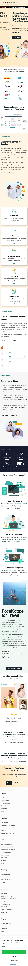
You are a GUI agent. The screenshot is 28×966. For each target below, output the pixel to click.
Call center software (6, 844)
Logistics (3, 860)
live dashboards (19, 387)
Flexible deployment (14, 501)
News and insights (6, 879)
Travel (2, 863)
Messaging (4, 808)
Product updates (5, 904)
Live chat (3, 806)
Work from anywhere (14, 534)
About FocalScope (6, 923)
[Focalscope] (10, 4)
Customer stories (5, 874)
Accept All (14, 952)
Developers (4, 877)
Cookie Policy (13, 964)
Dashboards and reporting (8, 415)
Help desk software (6, 855)
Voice (2, 811)
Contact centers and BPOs (8, 847)
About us (3, 926)
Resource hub (4, 907)
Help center (4, 893)
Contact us (18, 782)
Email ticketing (5, 800)
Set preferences (14, 960)
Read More (5, 37)
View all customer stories (14, 668)
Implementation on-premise (8, 899)
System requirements (6, 909)
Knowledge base (5, 803)
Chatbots (3, 798)
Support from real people (14, 568)
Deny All (14, 956)
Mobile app (4, 830)
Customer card (5, 822)
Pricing (3, 901)
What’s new (4, 912)
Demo (8, 782)
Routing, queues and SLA (8, 340)
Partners (3, 882)
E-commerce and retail (7, 852)
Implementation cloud (7, 896)
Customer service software (8, 849)
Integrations (4, 828)
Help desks (4, 857)
